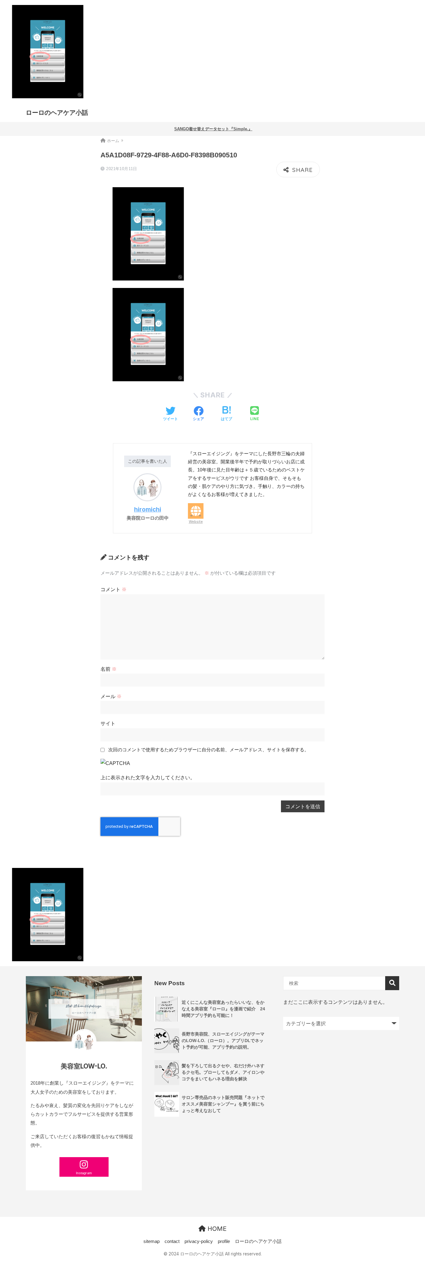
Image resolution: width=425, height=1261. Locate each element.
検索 (392, 983)
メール (111, 696)
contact (172, 1241)
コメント (113, 589)
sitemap (151, 1241)
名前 (108, 669)
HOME (216, 1228)
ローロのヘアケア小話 (57, 112)
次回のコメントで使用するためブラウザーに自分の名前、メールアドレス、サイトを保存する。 (208, 749)
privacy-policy (198, 1241)
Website (196, 521)
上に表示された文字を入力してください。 (147, 777)
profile (224, 1241)
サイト (107, 723)
